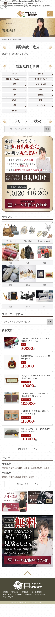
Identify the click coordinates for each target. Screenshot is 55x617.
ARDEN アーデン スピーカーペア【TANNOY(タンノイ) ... (34, 395)
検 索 (47, 129)
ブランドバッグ (41, 79)
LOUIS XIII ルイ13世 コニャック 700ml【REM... (35, 357)
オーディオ (40, 105)
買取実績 (24, 592)
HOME (5, 592)
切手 (14, 84)
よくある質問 (37, 592)
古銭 (14, 95)
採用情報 (28, 594)
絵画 (14, 100)
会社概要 (18, 594)
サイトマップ (8, 597)
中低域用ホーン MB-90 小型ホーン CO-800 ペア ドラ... (35, 412)
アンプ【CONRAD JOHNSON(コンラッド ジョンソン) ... (35, 377)
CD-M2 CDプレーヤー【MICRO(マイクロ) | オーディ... (35, 430)
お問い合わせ (40, 594)
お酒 (14, 105)
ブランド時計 (40, 84)
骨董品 (40, 95)
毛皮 (41, 89)
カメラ (40, 74)
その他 (14, 111)
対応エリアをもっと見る (27, 484)
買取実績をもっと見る (27, 449)
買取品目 (14, 592)
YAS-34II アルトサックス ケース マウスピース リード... (35, 339)
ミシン (14, 74)
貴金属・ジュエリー (14, 79)
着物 (14, 89)
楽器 (41, 100)
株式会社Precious (23, 602)
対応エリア (7, 594)
